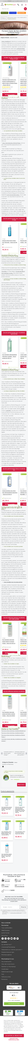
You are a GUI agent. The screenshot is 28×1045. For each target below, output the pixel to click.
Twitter (8, 938)
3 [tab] (11, 95)
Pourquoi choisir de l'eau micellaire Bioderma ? (13, 730)
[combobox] (14, 9)
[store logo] (10, 5)
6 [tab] (15, 95)
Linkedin (14, 938)
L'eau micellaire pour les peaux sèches (13, 582)
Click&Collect (5, 969)
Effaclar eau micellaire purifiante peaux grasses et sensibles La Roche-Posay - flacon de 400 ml (20, 810)
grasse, (22, 408)
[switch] (19, 987)
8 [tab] (18, 95)
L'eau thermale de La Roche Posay (11, 143)
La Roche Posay (21, 48)
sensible (8, 410)
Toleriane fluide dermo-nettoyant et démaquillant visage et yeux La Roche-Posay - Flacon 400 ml (9, 82)
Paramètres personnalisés (13, 1039)
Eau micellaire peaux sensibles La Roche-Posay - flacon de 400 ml (6, 809)
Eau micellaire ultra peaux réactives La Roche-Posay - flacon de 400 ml (6, 833)
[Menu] (21, 986)
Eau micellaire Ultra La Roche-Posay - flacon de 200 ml (20, 832)
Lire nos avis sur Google (14, 1003)
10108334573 (17, 779)
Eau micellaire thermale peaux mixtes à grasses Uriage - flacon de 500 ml (8, 641)
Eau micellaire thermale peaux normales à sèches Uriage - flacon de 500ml (8, 714)
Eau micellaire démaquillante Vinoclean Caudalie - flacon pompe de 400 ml (9, 356)
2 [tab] (10, 95)
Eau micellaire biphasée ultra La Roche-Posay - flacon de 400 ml (6, 856)
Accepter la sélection (13, 1035)
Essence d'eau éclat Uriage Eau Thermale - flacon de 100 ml (9, 242)
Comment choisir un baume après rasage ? (7, 753)
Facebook (2, 938)
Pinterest (17, 938)
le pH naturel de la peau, (13, 194)
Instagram (5, 938)
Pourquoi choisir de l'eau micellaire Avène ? (12, 733)
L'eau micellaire (5, 41)
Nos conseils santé (21, 17)
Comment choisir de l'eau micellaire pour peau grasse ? (19, 753)
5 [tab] (14, 95)
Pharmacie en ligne (12, 17)
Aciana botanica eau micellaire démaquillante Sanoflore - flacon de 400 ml (9, 492)
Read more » (21, 784)
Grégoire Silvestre (5, 37)
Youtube (11, 938)
